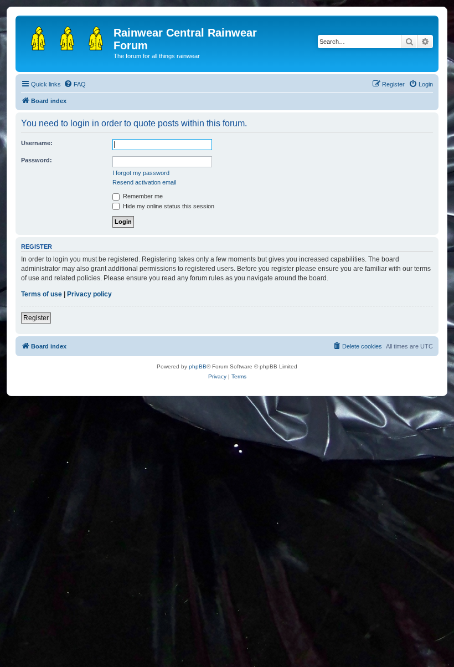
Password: (36, 160)
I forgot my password (140, 173)
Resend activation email (144, 182)
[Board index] (66, 36)
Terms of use (41, 294)
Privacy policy (89, 294)
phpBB (198, 366)
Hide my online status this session (167, 206)
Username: (37, 143)
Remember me (142, 196)
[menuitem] (75, 84)
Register (36, 318)
